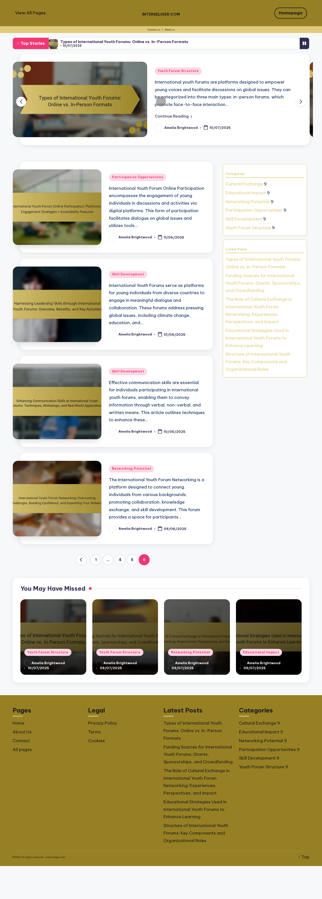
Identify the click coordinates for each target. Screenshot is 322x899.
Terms (94, 732)
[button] (173, 116)
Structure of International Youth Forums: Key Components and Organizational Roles (258, 361)
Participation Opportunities (137, 177)
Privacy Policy (102, 723)
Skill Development (128, 274)
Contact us (153, 29)
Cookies (96, 740)
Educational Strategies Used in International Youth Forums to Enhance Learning (257, 338)
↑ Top (303, 857)
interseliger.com (161, 14)
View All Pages (30, 13)
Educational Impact (246, 193)
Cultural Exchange (244, 184)
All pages (22, 749)
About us (170, 29)
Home (18, 723)
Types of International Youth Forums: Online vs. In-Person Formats (124, 41)
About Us (22, 732)
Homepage (291, 13)
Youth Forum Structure (178, 71)
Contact (21, 740)
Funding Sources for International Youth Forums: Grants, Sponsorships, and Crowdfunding (263, 283)
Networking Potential (131, 468)
